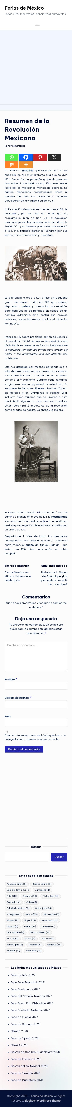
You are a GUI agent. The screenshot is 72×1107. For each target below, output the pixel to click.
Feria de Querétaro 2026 (27, 1080)
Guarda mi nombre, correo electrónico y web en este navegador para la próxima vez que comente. (35, 737)
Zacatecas (33, 950)
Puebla (30, 926)
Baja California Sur (18, 890)
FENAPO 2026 (19, 1031)
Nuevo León (50, 920)
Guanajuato (43, 908)
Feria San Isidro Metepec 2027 (30, 1010)
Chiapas (30, 896)
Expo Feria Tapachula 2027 (28, 982)
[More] (26, 164)
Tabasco (47, 938)
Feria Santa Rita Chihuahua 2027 (32, 1003)
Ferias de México (24, 8)
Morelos (12, 920)
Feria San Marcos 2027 (25, 989)
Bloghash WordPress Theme (43, 1101)
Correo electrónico (18, 698)
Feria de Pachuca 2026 (26, 1059)
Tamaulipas (15, 944)
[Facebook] (26, 157)
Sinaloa (12, 938)
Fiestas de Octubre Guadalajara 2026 (35, 1052)
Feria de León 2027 (23, 975)
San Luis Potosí (40, 932)
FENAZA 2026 (19, 1045)
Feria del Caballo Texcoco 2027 (31, 996)
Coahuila (14, 902)
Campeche (42, 890)
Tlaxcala (35, 944)
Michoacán (51, 914)
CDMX (12, 896)
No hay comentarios (15, 146)
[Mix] (11, 164)
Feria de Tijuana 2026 (25, 1038)
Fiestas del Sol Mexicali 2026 (29, 1066)
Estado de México (18, 908)
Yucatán (13, 950)
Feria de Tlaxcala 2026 (25, 1073)
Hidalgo (13, 914)
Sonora (29, 938)
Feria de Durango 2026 (26, 1024)
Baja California (41, 884)
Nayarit (30, 920)
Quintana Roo (15, 932)
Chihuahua (51, 896)
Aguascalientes (16, 884)
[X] (54, 157)
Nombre (11, 679)
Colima (31, 902)
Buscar (36, 847)
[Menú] (37, 25)
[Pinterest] (40, 157)
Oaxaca (12, 926)
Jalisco (32, 914)
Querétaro (48, 926)
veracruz (54, 944)
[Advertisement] (36, 66)
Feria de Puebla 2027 (24, 1017)
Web (8, 716)
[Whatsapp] (11, 157)
